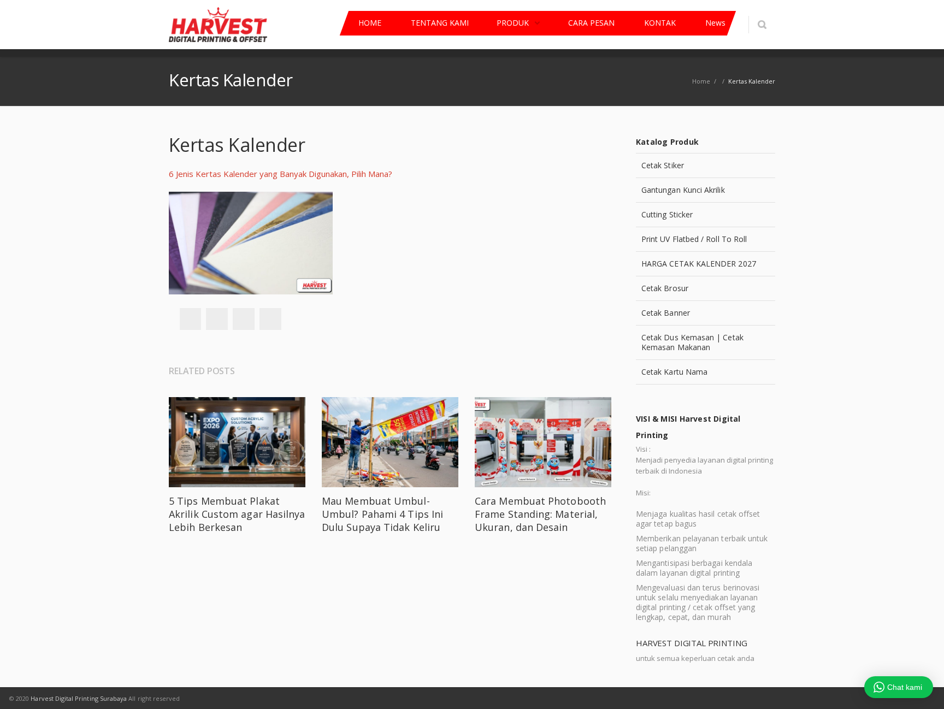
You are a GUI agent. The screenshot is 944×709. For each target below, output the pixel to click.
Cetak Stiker (662, 165)
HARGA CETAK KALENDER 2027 (698, 263)
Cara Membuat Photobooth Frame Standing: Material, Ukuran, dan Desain (540, 514)
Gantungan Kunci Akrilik (683, 190)
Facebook (190, 319)
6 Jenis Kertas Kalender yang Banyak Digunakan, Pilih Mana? (280, 173)
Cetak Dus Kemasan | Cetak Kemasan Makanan (692, 342)
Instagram (605, 698)
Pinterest (270, 319)
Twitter (217, 319)
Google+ (244, 319)
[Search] (761, 24)
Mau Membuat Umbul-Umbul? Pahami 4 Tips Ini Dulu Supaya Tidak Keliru (382, 514)
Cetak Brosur (664, 288)
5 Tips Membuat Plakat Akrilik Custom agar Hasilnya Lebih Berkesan (237, 514)
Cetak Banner (665, 313)
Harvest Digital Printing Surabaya (79, 698)
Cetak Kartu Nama (674, 372)
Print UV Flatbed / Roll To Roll (694, 239)
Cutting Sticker (667, 214)
